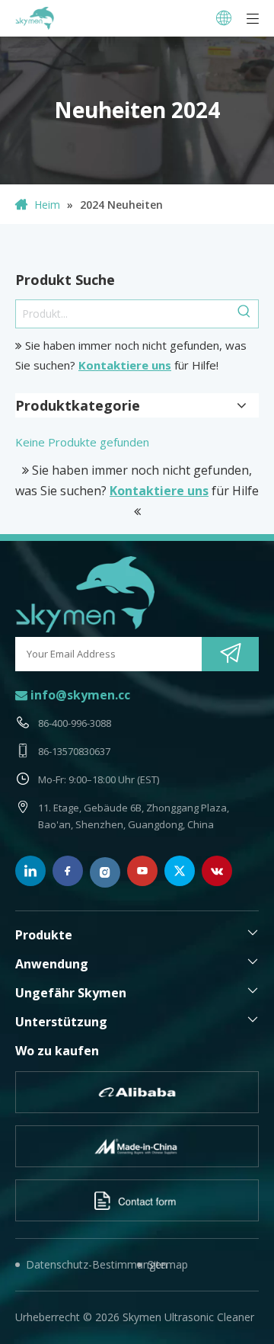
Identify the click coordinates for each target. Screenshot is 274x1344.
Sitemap (168, 1264)
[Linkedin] (30, 871)
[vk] (217, 871)
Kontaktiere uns (124, 365)
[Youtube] (142, 871)
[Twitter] (179, 871)
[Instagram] (105, 872)
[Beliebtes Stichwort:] (244, 314)
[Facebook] (68, 871)
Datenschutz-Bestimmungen (81, 1264)
